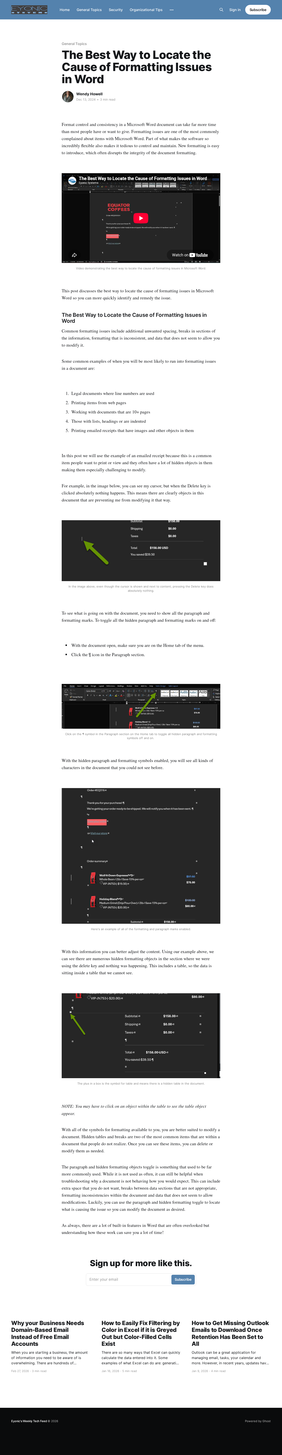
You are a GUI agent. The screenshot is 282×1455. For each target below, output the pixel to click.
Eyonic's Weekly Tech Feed (29, 1421)
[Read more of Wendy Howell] (68, 96)
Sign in (235, 10)
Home (65, 10)
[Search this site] (221, 9)
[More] (171, 10)
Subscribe (258, 10)
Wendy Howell (89, 94)
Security (116, 10)
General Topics (89, 10)
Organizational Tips (146, 10)
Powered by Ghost (258, 1421)
